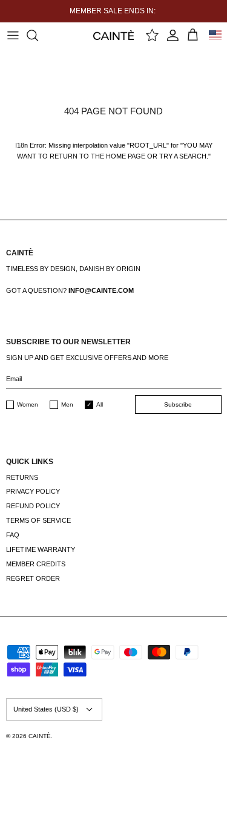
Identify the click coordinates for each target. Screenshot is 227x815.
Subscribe (178, 404)
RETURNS (22, 477)
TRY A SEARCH (182, 156)
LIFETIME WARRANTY (40, 549)
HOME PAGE (125, 156)
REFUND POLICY (33, 505)
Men (67, 404)
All (99, 404)
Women (27, 404)
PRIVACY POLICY (33, 491)
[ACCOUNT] (173, 35)
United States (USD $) (46, 709)
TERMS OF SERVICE (38, 520)
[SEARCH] (38, 35)
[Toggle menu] (12, 35)
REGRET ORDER (33, 578)
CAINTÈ (39, 736)
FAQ (12, 534)
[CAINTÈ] (113, 35)
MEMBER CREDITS (35, 564)
